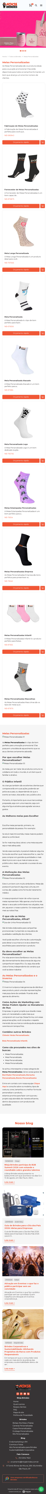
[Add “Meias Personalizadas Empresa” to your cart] (42, 588)
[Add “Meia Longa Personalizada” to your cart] (42, 270)
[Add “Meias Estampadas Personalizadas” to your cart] (42, 524)
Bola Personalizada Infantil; (14, 1041)
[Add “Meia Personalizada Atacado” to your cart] (42, 397)
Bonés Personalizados (26, 1078)
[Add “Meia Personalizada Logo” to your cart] (42, 461)
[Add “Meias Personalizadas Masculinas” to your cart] (42, 715)
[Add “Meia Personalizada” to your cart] (42, 333)
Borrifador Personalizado (14, 1075)
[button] (36, 5)
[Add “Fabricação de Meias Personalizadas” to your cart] (42, 142)
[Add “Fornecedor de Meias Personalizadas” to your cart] (42, 206)
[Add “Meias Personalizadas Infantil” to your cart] (42, 652)
